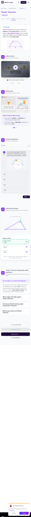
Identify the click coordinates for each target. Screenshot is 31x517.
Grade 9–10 (4, 15)
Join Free (23, 2)
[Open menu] (28, 2)
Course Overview (16, 325)
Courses (5, 8)
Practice (13, 19)
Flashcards (7, 19)
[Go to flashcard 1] (14, 128)
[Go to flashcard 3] (18, 128)
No (18, 83)
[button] (17, 164)
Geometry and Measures (13, 8)
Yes (12, 83)
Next (25, 196)
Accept (24, 513)
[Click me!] (10, 505)
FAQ (24, 19)
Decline (14, 513)
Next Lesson (14, 334)
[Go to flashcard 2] (16, 128)
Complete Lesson (15, 329)
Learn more (11, 510)
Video (2, 19)
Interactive (19, 19)
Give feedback (16, 337)
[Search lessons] (18, 2)
